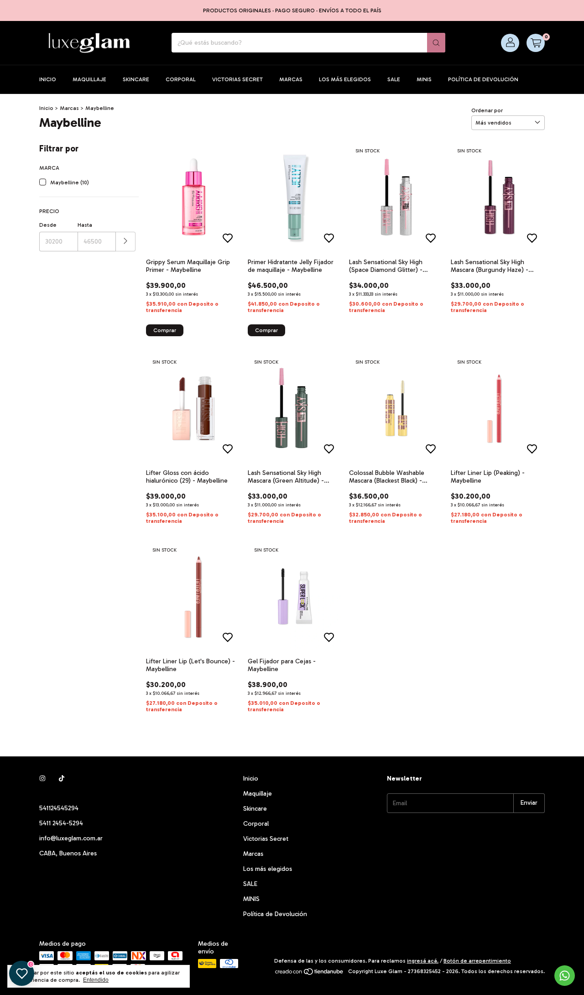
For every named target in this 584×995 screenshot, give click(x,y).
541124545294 (58, 808)
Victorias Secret (237, 79)
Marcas (290, 79)
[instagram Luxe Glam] (42, 778)
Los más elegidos (345, 79)
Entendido (96, 980)
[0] (536, 43)
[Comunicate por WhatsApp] (564, 975)
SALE (393, 79)
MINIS (424, 79)
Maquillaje (89, 79)
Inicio (47, 79)
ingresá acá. (422, 961)
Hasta (85, 225)
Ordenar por (487, 110)
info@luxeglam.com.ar (71, 838)
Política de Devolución (483, 79)
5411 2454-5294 (61, 823)
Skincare (136, 79)
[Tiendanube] (309, 973)
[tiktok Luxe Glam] (61, 778)
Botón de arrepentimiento (477, 961)
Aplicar (126, 241)
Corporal (181, 79)
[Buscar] (436, 42)
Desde (48, 225)
